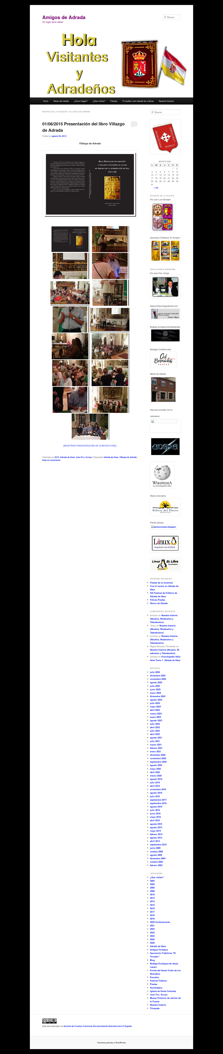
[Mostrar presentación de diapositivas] (90, 445)
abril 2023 (155, 727)
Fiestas (113, 101)
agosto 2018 (156, 792)
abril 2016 (155, 820)
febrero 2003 (156, 865)
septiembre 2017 (158, 799)
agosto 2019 (156, 779)
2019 (152, 918)
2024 (152, 935)
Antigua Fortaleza (159, 949)
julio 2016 (155, 810)
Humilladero (156, 987)
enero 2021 (155, 751)
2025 (152, 939)
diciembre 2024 (157, 696)
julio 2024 (155, 703)
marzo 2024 (156, 713)
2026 (152, 942)
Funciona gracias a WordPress (111, 1042)
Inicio (45, 101)
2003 (152, 880)
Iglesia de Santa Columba (163, 991)
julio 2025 (155, 685)
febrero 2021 (156, 748)
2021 (152, 925)
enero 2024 (155, 717)
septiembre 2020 (158, 761)
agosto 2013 (156, 837)
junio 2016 (155, 813)
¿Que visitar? (99, 101)
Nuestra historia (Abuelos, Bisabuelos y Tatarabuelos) (163, 619)
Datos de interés (61, 101)
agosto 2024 (156, 699)
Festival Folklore (158, 980)
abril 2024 (155, 709)
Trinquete (154, 1008)
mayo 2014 (155, 830)
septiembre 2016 (158, 803)
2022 (152, 928)
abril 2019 (155, 785)
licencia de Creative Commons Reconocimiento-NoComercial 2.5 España (98, 1026)
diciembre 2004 (157, 858)
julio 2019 (155, 782)
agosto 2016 (156, 806)
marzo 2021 (156, 744)
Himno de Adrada (159, 603)
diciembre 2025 (157, 675)
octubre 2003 (156, 861)
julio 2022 (155, 730)
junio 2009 (155, 847)
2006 (152, 891)
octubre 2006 (156, 851)
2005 (152, 887)
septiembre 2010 (158, 844)
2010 (152, 894)
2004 (152, 884)
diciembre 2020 (157, 754)
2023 (152, 932)
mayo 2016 (155, 816)
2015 (57, 457)
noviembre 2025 (158, 678)
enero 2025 (155, 692)
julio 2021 (155, 741)
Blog (152, 960)
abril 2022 (155, 734)
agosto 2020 (156, 765)
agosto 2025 (156, 682)
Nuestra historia (166, 101)
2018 (152, 915)
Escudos (154, 977)
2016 (152, 908)
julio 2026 (155, 672)
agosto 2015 (156, 823)
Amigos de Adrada (64, 17)
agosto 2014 (156, 827)
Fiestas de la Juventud (161, 582)
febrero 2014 (156, 834)
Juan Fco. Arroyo (84, 457)
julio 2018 (155, 796)
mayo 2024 (155, 706)
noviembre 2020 (158, 758)
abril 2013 (155, 841)
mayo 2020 (155, 768)
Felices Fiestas (157, 599)
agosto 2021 (156, 737)
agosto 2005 (156, 854)
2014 (152, 901)
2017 (152, 911)
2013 (152, 897)
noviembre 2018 (158, 789)
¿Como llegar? (81, 101)
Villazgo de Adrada (128, 457)
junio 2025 (155, 689)
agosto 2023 (156, 720)
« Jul (156, 187)
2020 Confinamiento (160, 922)
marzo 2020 (156, 775)
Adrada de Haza (67, 457)
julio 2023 (155, 723)
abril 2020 (155, 772)
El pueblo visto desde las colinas (138, 101)
